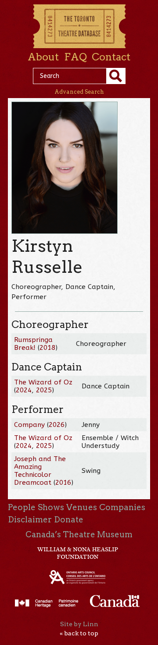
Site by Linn (79, 623)
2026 (57, 425)
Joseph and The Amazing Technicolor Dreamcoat (40, 470)
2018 (47, 348)
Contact (111, 57)
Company (29, 425)
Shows (51, 507)
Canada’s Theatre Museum (79, 534)
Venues (81, 507)
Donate (68, 520)
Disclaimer (30, 520)
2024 (24, 390)
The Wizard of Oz (43, 382)
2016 (63, 482)
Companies (122, 507)
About (43, 57)
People (22, 507)
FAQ (75, 57)
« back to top (79, 633)
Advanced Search (79, 91)
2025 (44, 390)
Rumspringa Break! (33, 344)
